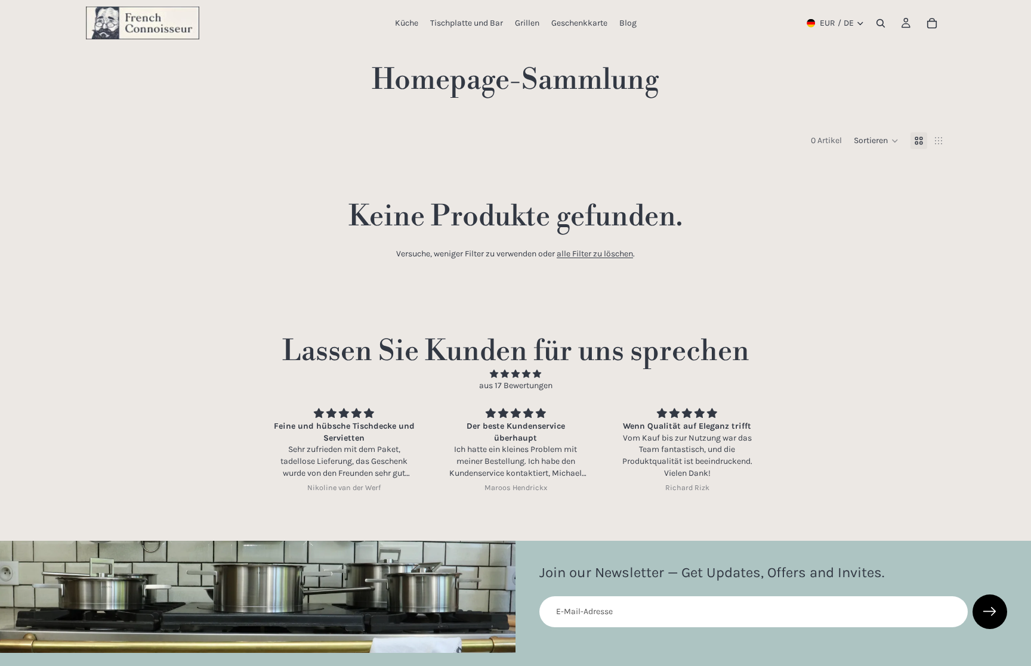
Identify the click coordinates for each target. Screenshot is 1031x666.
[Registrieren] (990, 611)
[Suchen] (881, 23)
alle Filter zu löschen (595, 254)
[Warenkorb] (932, 23)
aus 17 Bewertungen (515, 385)
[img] (515, 374)
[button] (876, 141)
